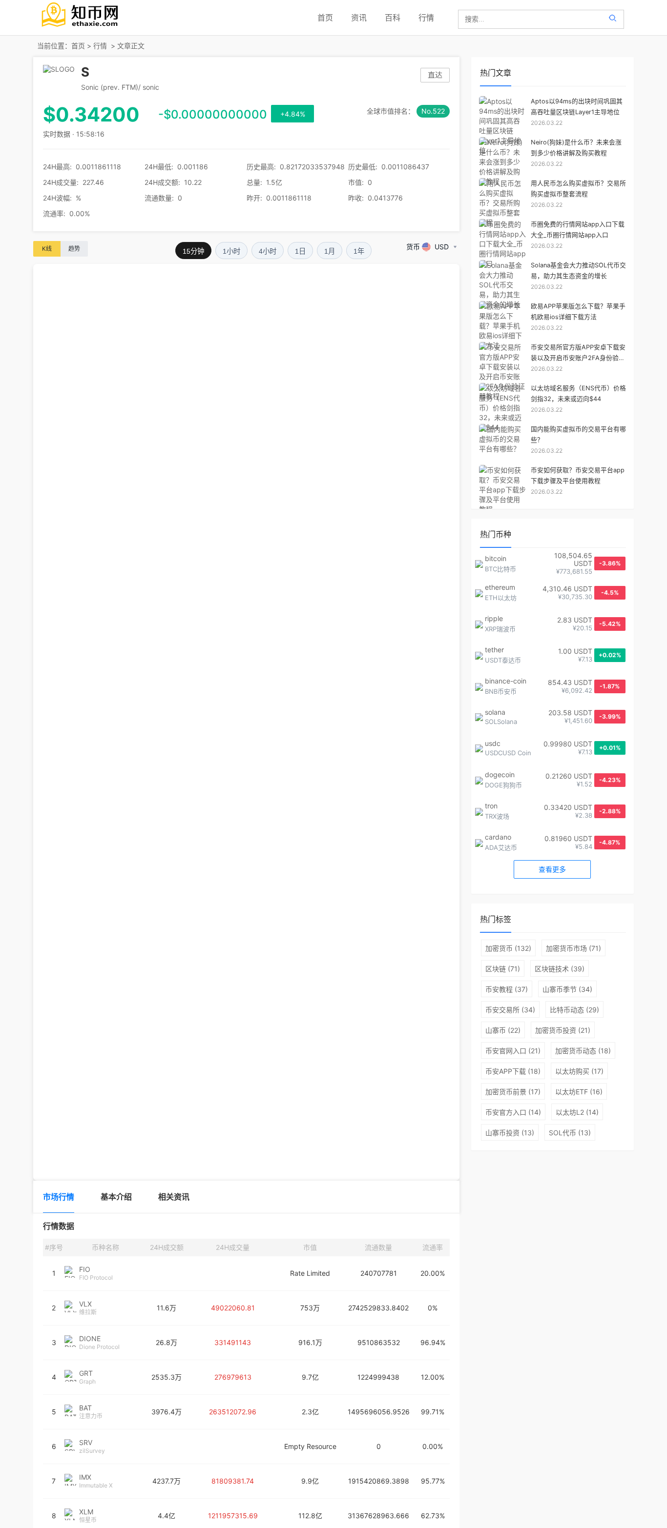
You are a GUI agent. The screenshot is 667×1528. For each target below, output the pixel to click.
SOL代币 (570, 1132)
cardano (498, 837)
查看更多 (552, 869)
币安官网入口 (513, 1050)
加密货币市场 (573, 948)
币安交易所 (510, 1009)
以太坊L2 (577, 1112)
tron (491, 806)
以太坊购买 (579, 1071)
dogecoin (500, 774)
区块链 (502, 969)
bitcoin (495, 558)
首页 (325, 17)
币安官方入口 (513, 1112)
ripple (494, 618)
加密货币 (508, 948)
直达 (435, 75)
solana (495, 712)
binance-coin (505, 681)
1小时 (231, 251)
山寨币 (503, 1030)
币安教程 (506, 989)
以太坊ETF (579, 1091)
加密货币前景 (513, 1091)
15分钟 (193, 251)
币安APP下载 (513, 1071)
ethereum (500, 587)
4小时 (267, 251)
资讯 (359, 17)
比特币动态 (574, 1009)
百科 (392, 17)
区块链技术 (559, 969)
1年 (359, 251)
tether (494, 649)
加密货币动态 (583, 1050)
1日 (300, 251)
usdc (492, 743)
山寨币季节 (567, 989)
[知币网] (81, 28)
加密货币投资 (562, 1030)
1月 (329, 251)
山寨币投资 (509, 1132)
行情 (426, 17)
